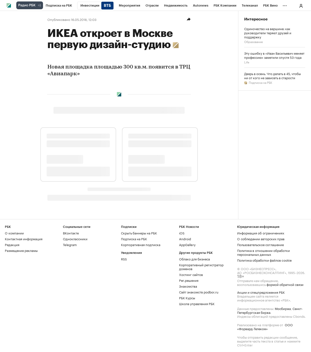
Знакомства (188, 285)
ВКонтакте (71, 232)
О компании (14, 232)
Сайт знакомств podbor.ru (198, 291)
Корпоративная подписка (140, 244)
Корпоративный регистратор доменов (201, 266)
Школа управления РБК (197, 303)
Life (246, 62)
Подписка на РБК (260, 82)
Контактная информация (24, 238)
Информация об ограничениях (260, 232)
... (285, 4)
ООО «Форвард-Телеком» (265, 326)
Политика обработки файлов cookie (264, 260)
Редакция (12, 244)
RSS (124, 258)
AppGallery (187, 244)
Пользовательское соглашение (260, 244)
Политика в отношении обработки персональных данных (263, 252)
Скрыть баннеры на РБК (139, 232)
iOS (181, 232)
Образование (253, 41)
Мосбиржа (283, 308)
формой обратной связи (285, 284)
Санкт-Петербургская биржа (270, 310)
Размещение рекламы (21, 250)
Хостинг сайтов (191, 274)
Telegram (70, 244)
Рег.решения (189, 280)
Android (185, 238)
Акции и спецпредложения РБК (261, 292)
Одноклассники (75, 238)
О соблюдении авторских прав (261, 238)
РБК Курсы (187, 297)
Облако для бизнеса (194, 258)
